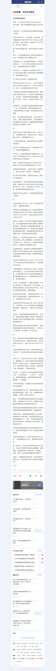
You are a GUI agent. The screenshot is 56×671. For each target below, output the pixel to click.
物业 (37, 643)
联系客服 (39, 472)
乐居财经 (17, 15)
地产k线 (19, 649)
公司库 (18, 655)
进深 (15, 465)
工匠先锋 (32, 652)
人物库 (23, 655)
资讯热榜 (19, 661)
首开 (14, 79)
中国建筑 (16, 262)
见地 (18, 652)
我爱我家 (37, 187)
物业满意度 (32, 643)
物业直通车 (24, 643)
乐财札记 (38, 652)
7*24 (29, 646)
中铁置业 (24, 64)
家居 (41, 643)
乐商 (18, 646)
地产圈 (18, 643)
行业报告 (39, 655)
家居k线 (24, 649)
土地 (21, 646)
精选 (36, 646)
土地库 (28, 655)
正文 (20, 665)
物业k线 (30, 649)
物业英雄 (26, 652)
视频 (25, 646)
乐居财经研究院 (37, 649)
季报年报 (33, 655)
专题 (32, 646)
